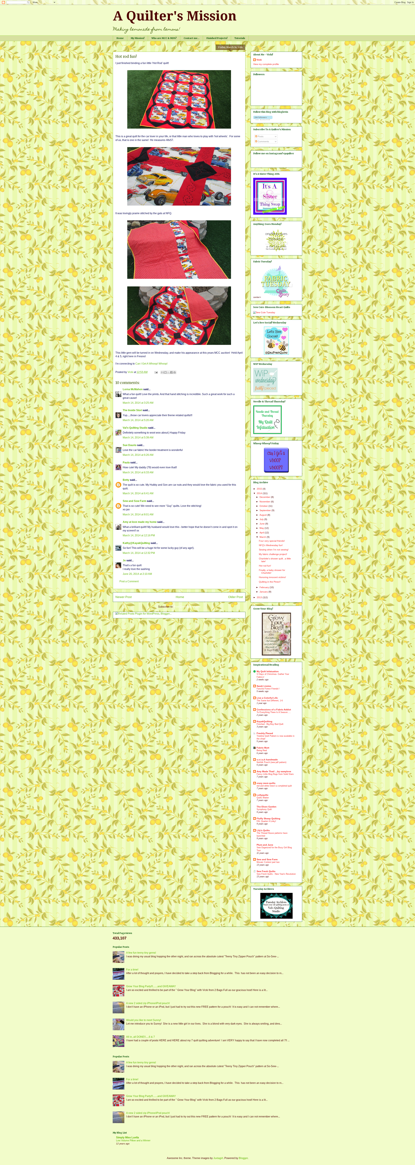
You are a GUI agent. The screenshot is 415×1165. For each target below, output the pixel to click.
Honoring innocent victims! (272, 577)
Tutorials (239, 38)
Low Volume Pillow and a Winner (133, 1140)
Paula (126, 462)
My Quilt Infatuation (268, 671)
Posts (260, 136)
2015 (260, 488)
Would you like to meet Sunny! (143, 1020)
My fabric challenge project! (273, 554)
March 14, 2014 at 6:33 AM (138, 472)
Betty (126, 480)
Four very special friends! (272, 541)
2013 (260, 597)
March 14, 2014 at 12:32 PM (139, 553)
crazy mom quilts (266, 783)
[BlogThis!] (165, 372)
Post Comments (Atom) (187, 606)
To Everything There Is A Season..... (274, 712)
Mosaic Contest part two (268, 862)
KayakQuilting (264, 721)
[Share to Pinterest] (174, 372)
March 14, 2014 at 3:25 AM (138, 402)
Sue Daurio (129, 445)
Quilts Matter (263, 797)
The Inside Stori (132, 410)
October (264, 506)
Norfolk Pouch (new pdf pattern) (271, 762)
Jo (124, 560)
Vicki (259, 59)
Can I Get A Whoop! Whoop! (151, 363)
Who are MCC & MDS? (164, 38)
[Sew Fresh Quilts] (276, 354)
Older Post (235, 597)
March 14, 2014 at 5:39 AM (138, 437)
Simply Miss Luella (127, 1137)
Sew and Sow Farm (134, 501)
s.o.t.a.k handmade (267, 759)
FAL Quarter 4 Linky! (266, 821)
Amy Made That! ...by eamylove (274, 771)
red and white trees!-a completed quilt (274, 786)
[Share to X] (168, 372)
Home (120, 38)
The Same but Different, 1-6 (270, 700)
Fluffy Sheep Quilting (268, 818)
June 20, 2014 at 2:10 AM (137, 574)
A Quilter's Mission (175, 16)
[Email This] (162, 372)
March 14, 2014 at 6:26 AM (138, 454)
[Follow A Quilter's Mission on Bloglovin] (263, 119)
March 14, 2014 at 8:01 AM (138, 514)
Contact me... (191, 38)
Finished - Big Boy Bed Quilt (270, 724)
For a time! (132, 969)
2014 (260, 493)
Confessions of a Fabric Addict (274, 709)
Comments (263, 141)
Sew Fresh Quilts (266, 871)
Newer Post (123, 597)
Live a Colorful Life (267, 698)
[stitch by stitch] (276, 251)
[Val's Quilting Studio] (276, 918)
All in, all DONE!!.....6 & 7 (140, 1036)
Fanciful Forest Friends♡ (268, 688)
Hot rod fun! (265, 565)
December (265, 497)
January (264, 591)
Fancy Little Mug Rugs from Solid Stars (275, 774)
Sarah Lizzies (264, 686)
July (262, 519)
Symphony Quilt (264, 809)
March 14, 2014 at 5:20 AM (138, 420)
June (262, 523)
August (263, 515)
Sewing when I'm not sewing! (274, 549)
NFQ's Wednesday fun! (271, 545)
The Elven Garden (266, 806)
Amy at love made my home (140, 522)
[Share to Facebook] (171, 372)
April (262, 532)
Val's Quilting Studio (135, 427)
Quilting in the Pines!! (270, 581)
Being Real (262, 750)
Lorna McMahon (133, 389)
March (263, 537)
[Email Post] (155, 372)
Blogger (243, 1158)
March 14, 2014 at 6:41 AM (138, 493)
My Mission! (137, 38)
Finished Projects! (216, 38)
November (265, 501)
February (265, 587)
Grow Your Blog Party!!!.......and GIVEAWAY (151, 986)
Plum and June (265, 845)
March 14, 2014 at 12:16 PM (139, 535)
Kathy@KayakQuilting (136, 543)
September (266, 510)
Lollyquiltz (262, 795)
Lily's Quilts (263, 830)
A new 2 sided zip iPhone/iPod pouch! (148, 1003)
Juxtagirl (218, 1158)
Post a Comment (129, 581)
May (262, 528)
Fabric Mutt (263, 747)
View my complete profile (266, 64)
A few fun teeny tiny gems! (141, 952)
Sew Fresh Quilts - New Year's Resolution (276, 874)
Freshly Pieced (265, 733)
